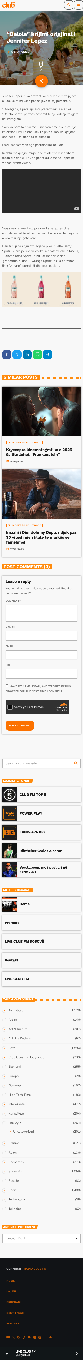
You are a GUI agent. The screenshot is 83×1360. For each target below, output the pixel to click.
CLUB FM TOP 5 (33, 795)
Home (25, 904)
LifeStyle (15, 1123)
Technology (17, 1199)
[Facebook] (45, 1338)
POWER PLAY (31, 813)
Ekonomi (15, 1067)
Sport (12, 1190)
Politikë (14, 1143)
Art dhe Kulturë (20, 1038)
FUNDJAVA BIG (32, 832)
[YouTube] (8, 1338)
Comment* (13, 600)
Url (8, 665)
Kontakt (11, 960)
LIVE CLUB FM (17, 979)
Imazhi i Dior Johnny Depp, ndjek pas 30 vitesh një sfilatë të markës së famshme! (41, 537)
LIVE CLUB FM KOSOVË (24, 941)
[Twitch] (18, 1338)
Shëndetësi (16, 1162)
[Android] (50, 1338)
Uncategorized (23, 1132)
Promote (12, 923)
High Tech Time (20, 1095)
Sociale (14, 1181)
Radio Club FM (35, 1268)
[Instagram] (40, 1338)
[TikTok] (24, 1338)
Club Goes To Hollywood (24, 442)
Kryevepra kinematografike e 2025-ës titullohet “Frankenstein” (40, 452)
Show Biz (15, 1171)
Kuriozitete (16, 1114)
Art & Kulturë (18, 1029)
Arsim (13, 1020)
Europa (14, 1076)
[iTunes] (34, 1338)
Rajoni (13, 1153)
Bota (12, 1048)
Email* (10, 646)
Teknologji (16, 1209)
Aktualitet (16, 1010)
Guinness (15, 1085)
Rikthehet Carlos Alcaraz (41, 851)
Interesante (17, 1104)
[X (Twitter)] (13, 1338)
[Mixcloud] (29, 1338)
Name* (10, 627)
